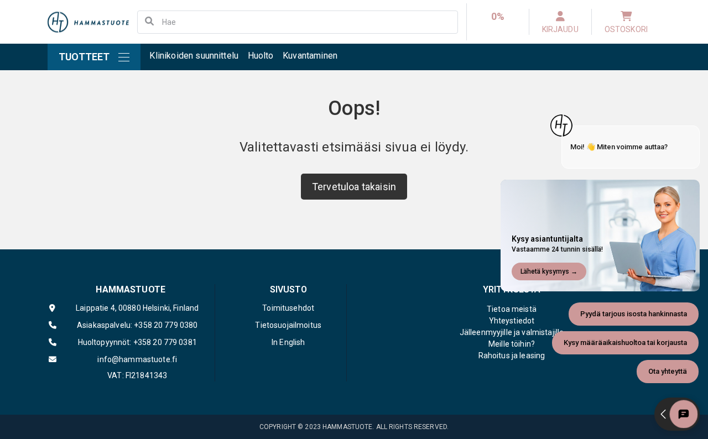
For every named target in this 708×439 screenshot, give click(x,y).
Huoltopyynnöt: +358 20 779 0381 (137, 342)
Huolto (261, 55)
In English (288, 342)
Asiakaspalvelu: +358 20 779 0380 (137, 325)
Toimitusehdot (288, 308)
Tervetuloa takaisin (354, 186)
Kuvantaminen (310, 55)
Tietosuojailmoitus (288, 325)
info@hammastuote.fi (137, 359)
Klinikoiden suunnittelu (193, 55)
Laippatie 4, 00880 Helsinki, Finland (137, 308)
